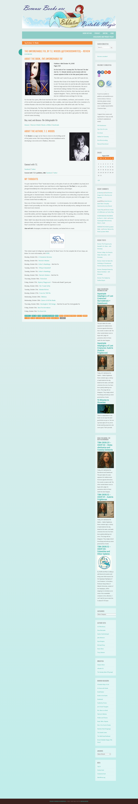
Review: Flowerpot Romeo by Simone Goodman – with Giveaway (105, 272)
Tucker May (100, 209)
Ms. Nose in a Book (102, 710)
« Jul (98, 180)
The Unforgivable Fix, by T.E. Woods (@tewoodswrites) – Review (57, 51)
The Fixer (33, 318)
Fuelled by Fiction (102, 703)
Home (112, 33)
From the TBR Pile (45, 293)
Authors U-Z (28, 316)
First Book (100, 133)
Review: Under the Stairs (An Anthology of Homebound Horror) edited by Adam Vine (105, 263)
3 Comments (62, 318)
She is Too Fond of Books (104, 725)
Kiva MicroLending (102, 140)
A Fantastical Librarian (45, 257)
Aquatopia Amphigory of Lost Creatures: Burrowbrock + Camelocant (105, 298)
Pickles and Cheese (102, 717)
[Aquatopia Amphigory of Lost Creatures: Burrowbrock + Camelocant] (105, 321)
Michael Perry (101, 645)
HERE (47, 253)
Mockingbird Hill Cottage (48, 304)
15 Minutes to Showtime (103, 401)
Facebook (27, 169)
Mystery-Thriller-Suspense (48, 316)
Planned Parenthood (102, 144)
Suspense (85, 316)
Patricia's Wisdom (102, 714)
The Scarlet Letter (102, 732)
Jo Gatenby (100, 192)
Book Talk (34, 316)
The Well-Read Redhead (103, 736)
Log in (99, 766)
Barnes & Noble (35, 125)
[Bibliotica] (69, 30)
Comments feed (101, 774)
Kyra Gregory (100, 641)
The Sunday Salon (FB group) (105, 672)
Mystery (61, 316)
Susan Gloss (100, 649)
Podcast (97, 33)
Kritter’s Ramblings (44, 264)
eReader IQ (100, 668)
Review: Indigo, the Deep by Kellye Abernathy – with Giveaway (104, 255)
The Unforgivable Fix (40, 318)
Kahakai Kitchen (44, 289)
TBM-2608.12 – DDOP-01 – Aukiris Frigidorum (105, 497)
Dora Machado (101, 630)
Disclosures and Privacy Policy (103, 37)
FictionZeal (43, 278)
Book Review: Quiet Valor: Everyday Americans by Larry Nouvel (104, 203)
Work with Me (87, 33)
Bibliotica (44, 297)
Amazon (27, 125)
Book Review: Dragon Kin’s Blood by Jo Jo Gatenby (104, 195)
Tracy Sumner (101, 652)
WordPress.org (101, 777)
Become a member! (102, 56)
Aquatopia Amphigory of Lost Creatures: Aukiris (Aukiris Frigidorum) (105, 348)
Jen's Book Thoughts (102, 706)
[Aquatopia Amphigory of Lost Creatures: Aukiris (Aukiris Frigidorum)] (105, 370)
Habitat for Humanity (103, 136)
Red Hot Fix (79, 316)
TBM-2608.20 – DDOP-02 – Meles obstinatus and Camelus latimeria (105, 446)
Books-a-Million (46, 125)
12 (105, 167)
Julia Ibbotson (101, 637)
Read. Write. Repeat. (102, 721)
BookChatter (100, 692)
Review (56, 316)
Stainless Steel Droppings (104, 729)
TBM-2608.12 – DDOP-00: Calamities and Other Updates (104, 550)
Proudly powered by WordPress (58, 801)
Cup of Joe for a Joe (102, 129)
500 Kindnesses (101, 125)
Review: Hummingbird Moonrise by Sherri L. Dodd (105, 221)
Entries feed (100, 770)
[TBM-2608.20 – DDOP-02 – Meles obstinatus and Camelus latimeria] (105, 467)
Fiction (39, 316)
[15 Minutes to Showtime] (105, 413)
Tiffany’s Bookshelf (45, 268)
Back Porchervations (44, 307)
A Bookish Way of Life (103, 684)
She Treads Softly (44, 286)
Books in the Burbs (102, 695)
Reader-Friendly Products (70, 316)
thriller (48, 318)
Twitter (33, 169)
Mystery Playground (44, 282)
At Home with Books (102, 688)
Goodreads (55, 125)
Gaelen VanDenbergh (103, 634)
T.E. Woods (27, 318)
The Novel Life (41, 311)
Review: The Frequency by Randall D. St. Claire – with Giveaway (104, 246)
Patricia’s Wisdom (43, 260)
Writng (105, 33)
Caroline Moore (84, 801)
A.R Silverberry (101, 626)
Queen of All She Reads (48, 300)
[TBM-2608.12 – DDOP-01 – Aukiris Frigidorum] (105, 517)
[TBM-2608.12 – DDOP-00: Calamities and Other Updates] (104, 569)
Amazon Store (101, 665)
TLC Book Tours (55, 318)
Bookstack (100, 699)
